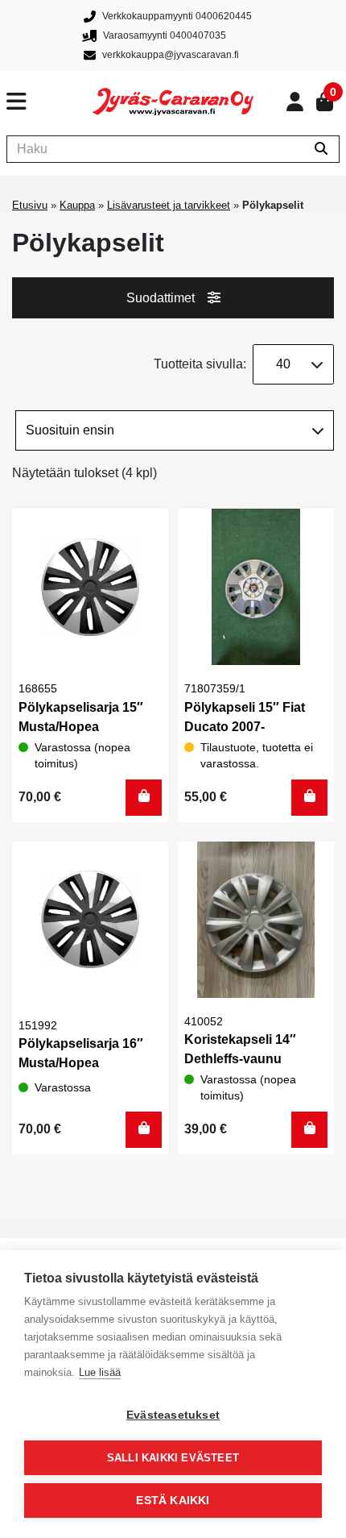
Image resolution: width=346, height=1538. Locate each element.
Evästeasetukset (173, 1415)
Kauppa (77, 205)
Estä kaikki (172, 1500)
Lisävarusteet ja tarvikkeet (168, 205)
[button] (144, 797)
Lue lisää (100, 1372)
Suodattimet (160, 298)
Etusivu (29, 205)
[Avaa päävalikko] (49, 101)
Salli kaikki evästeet (173, 1458)
